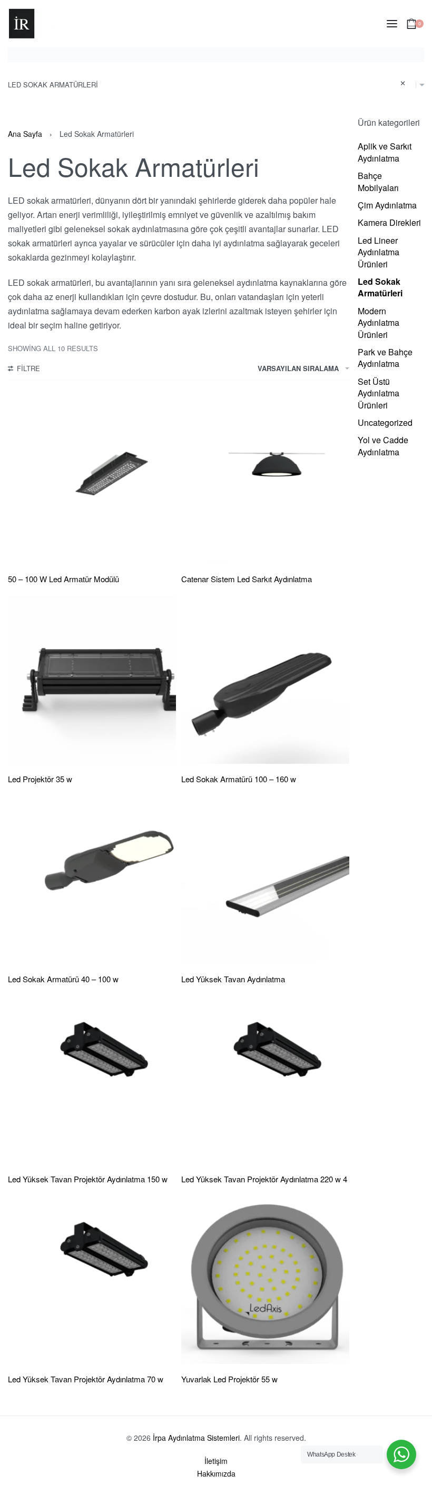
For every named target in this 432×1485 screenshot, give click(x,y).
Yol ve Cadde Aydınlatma (383, 445)
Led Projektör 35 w (40, 778)
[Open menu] (392, 23)
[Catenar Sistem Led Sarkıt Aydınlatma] (265, 480)
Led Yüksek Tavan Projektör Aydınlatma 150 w (88, 1178)
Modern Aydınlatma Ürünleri (378, 323)
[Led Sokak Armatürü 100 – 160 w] (265, 680)
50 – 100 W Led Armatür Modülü (63, 578)
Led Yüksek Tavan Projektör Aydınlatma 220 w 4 (264, 1178)
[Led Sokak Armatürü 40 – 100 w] (92, 880)
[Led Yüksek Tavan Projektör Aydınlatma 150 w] (92, 1080)
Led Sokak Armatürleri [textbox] (207, 83)
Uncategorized (385, 422)
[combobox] (216, 84)
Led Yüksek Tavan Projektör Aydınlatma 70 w (85, 1378)
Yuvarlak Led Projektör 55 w (229, 1378)
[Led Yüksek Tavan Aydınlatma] (265, 880)
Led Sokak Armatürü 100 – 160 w (238, 778)
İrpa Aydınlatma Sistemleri (196, 1437)
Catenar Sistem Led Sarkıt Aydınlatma (246, 578)
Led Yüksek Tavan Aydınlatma (233, 978)
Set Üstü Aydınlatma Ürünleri (378, 393)
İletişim (216, 1461)
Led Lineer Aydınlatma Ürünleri (378, 252)
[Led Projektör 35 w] (92, 680)
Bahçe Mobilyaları (378, 181)
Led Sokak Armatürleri (380, 287)
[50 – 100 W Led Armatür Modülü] (92, 480)
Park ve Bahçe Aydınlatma (385, 358)
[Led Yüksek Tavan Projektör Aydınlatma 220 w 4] (265, 1080)
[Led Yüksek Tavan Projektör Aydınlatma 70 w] (92, 1280)
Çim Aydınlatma (387, 205)
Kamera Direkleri (389, 222)
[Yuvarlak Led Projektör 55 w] (265, 1280)
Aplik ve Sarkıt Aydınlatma (384, 152)
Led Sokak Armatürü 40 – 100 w (63, 978)
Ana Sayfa (25, 133)
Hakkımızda (216, 1473)
